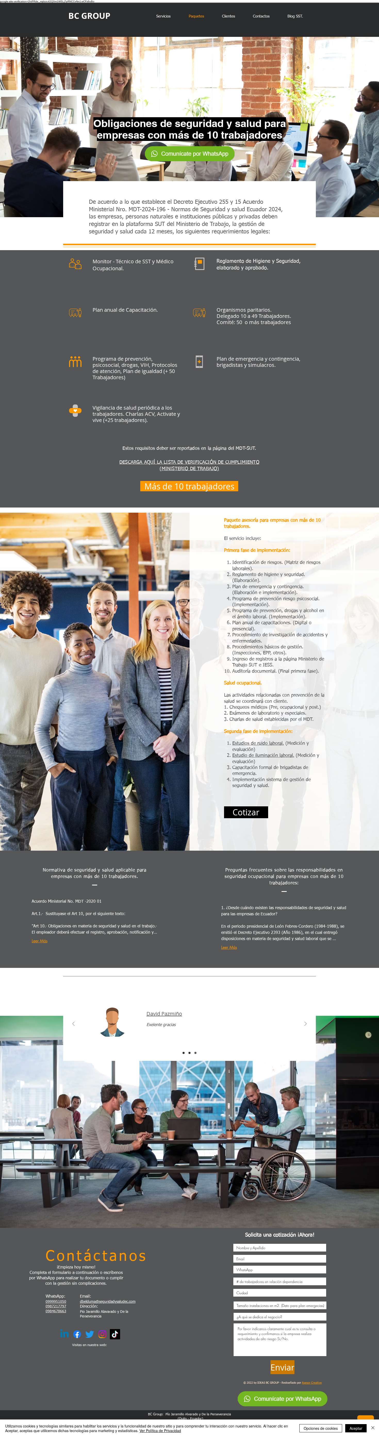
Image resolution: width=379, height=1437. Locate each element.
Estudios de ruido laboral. (258, 743)
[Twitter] (90, 1334)
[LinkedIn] (64, 1334)
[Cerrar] (373, 1428)
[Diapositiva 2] (189, 1053)
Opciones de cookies (321, 1428)
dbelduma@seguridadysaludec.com (108, 1302)
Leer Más (39, 941)
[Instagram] (102, 1334)
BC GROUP (89, 15)
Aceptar (356, 1428)
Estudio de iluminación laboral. (263, 755)
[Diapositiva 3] (195, 1053)
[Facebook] (77, 1334)
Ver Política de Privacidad (160, 1430)
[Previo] (73, 1024)
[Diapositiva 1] (184, 1053)
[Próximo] (305, 1024)
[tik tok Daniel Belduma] (115, 1334)
